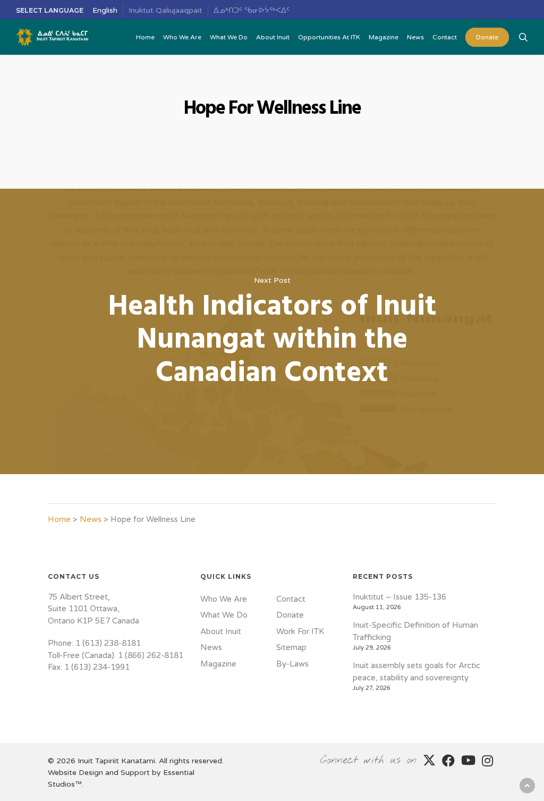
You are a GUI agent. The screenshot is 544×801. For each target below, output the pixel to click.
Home (59, 519)
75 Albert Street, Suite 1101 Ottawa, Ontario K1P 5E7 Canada (93, 609)
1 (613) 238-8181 (108, 643)
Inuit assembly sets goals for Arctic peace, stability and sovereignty (416, 671)
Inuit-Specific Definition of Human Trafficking (415, 631)
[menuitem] (105, 11)
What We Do (224, 615)
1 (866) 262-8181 (150, 655)
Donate (290, 615)
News (90, 519)
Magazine (218, 664)
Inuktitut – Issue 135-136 (399, 597)
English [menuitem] (104, 10)
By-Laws (292, 664)
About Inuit (220, 631)
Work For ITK (300, 631)
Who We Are (223, 599)
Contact (290, 599)
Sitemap (291, 647)
